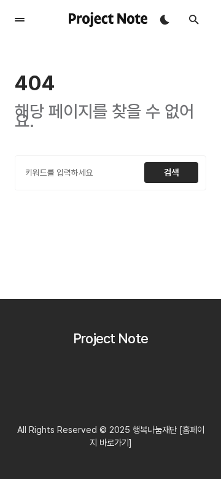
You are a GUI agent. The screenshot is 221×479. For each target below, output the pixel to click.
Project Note (111, 338)
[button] (19, 19)
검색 (171, 172)
